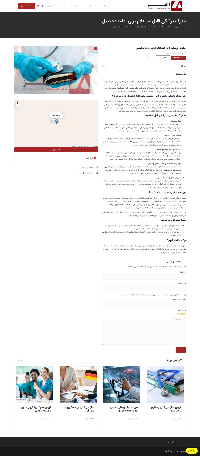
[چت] (42, 6)
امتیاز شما (181, 310)
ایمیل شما (181, 283)
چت (162, 57)
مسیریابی (56, 149)
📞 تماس (191, 450)
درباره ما (62, 6)
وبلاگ (167, 442)
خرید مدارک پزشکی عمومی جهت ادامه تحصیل (124, 409)
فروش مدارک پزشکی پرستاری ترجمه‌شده (166, 409)
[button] (56, 121)
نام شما (182, 272)
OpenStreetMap (83, 146)
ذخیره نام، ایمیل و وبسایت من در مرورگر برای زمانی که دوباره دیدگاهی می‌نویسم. (151, 294)
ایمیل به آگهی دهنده (88, 167)
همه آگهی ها (76, 6)
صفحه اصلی (107, 6)
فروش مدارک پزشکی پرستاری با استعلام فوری (36, 409)
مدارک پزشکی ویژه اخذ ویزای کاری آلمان (79, 409)
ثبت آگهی (25, 6)
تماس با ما (49, 6)
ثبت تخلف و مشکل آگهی (87, 173)
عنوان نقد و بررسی (178, 299)
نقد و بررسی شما (179, 318)
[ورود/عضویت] (38, 6)
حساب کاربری (92, 6)
